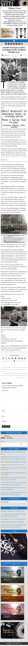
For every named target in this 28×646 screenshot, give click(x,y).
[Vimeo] (19, 44)
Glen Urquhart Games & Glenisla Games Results (13, 519)
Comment (5, 390)
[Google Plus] (11, 44)
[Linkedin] (14, 44)
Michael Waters (5, 462)
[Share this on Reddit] (15, 358)
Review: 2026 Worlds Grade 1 (18, 462)
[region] (14, 33)
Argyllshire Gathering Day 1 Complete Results (12, 511)
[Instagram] (16, 44)
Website (4, 421)
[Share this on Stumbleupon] (18, 358)
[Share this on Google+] (9, 358)
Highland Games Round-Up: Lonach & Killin (12, 522)
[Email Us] (22, 44)
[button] (14, 33)
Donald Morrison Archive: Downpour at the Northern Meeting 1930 (14, 49)
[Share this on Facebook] (6, 358)
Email (3, 416)
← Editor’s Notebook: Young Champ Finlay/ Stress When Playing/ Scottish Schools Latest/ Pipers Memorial (14, 369)
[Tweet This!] (3, 358)
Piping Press (14, 8)
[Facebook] (9, 44)
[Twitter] (6, 44)
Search (2, 441)
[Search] (24, 444)
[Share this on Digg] (22, 358)
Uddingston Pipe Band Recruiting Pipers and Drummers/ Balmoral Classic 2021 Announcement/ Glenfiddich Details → (14, 375)
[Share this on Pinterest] (12, 358)
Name (3, 410)
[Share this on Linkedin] (25, 358)
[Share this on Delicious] (14, 361)
